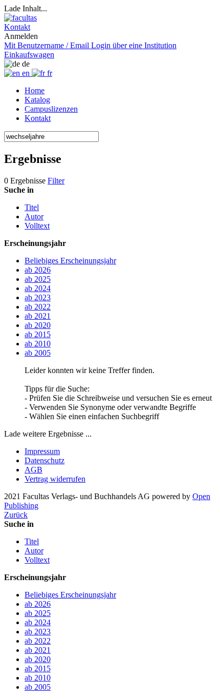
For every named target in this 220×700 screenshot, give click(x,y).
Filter (56, 180)
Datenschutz (44, 460)
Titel (32, 207)
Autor (34, 216)
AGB (33, 469)
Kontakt (38, 118)
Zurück (16, 514)
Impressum (42, 451)
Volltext (37, 225)
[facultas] (20, 17)
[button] (17, 27)
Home (35, 90)
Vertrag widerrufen (55, 479)
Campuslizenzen (51, 109)
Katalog (37, 99)
